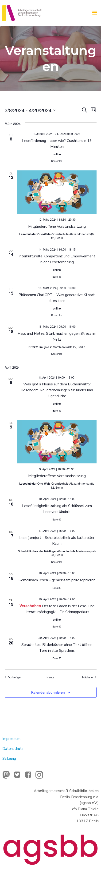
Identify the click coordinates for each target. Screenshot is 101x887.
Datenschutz (12, 748)
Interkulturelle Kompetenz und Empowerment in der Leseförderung (57, 259)
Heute (50, 677)
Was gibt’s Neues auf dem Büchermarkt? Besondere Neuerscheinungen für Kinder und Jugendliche (57, 390)
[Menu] (95, 13)
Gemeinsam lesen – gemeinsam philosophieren (57, 580)
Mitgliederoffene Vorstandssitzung (57, 226)
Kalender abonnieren (48, 692)
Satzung (9, 758)
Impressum (11, 738)
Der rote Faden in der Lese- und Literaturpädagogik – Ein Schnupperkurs (59, 609)
